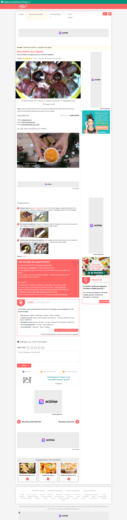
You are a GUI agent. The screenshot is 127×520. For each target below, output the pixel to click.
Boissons (50, 494)
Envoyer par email (71, 372)
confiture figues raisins (31, 290)
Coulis (104, 494)
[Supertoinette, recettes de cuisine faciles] (23, 6)
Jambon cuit (20, 111)
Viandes (83, 498)
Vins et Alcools (93, 498)
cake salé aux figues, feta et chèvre (44, 292)
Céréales (59, 494)
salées (46, 498)
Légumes (86, 496)
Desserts (22, 496)
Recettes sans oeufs (38, 111)
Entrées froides (59, 496)
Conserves (77, 494)
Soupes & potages (64, 498)
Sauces (53, 498)
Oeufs (94, 496)
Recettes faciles (38, 491)
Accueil (20, 14)
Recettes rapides (62, 109)
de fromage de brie (28, 122)
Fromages (70, 496)
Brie (68, 109)
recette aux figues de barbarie (57, 294)
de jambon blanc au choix (30, 125)
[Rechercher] (105, 13)
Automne (33, 109)
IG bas (78, 496)
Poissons (38, 498)
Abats (22, 494)
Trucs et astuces (89, 491)
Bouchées (28, 111)
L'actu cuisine (70, 15)
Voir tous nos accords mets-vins (66, 330)
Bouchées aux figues (45, 47)
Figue (72, 109)
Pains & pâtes (102, 496)
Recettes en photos (30, 47)
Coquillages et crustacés (91, 494)
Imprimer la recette (49, 372)
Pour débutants (51, 109)
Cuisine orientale (49, 111)
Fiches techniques (73, 491)
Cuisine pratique (55, 14)
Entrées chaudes (47, 496)
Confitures (68, 494)
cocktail (26, 270)
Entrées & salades (33, 496)
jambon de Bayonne (45, 265)
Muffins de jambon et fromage (70, 475)
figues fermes (27, 120)
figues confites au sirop (48, 290)
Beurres (42, 494)
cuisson (46, 242)
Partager (27, 372)
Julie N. (24, 256)
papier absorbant (37, 208)
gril (68, 240)
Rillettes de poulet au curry (28, 475)
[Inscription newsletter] (96, 266)
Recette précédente (31, 421)
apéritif (33, 268)
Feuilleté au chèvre (48, 475)
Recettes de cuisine (36, 14)
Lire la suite (104, 302)
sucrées (75, 498)
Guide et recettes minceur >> (17, 1)
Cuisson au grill (25, 109)
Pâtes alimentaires (26, 498)
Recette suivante (66, 421)
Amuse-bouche (41, 109)
